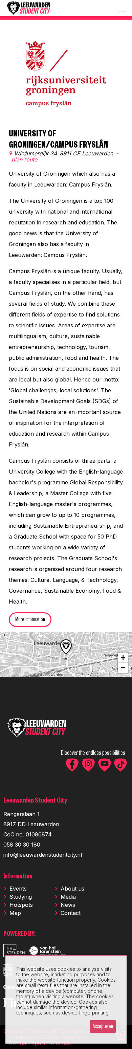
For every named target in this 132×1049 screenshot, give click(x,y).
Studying (20, 896)
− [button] (123, 667)
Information (17, 876)
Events (18, 888)
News (68, 904)
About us (72, 888)
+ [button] (123, 657)
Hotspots (21, 904)
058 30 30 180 (21, 844)
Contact (71, 913)
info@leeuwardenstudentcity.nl (42, 854)
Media (68, 896)
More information (30, 619)
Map (15, 913)
